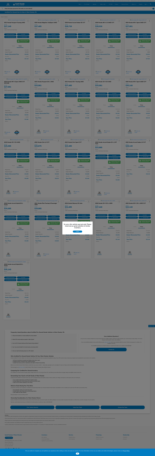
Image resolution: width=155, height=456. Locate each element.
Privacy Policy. (126, 451)
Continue (77, 231)
